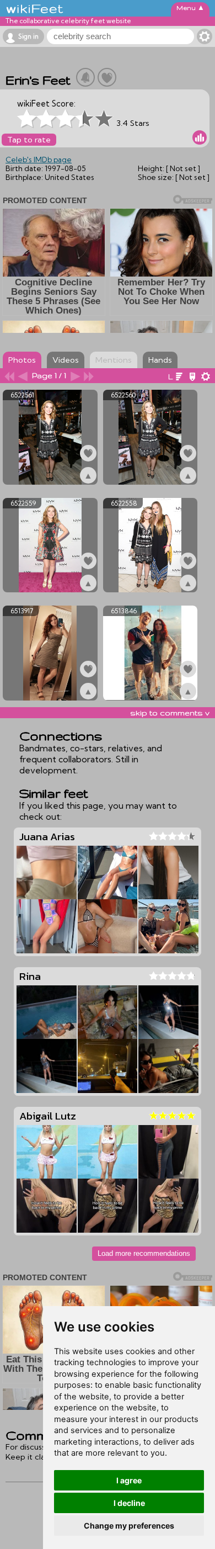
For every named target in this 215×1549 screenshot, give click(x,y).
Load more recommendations (144, 1253)
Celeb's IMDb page (39, 159)
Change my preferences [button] (129, 1525)
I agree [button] (129, 1480)
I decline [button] (129, 1503)
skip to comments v (169, 712)
